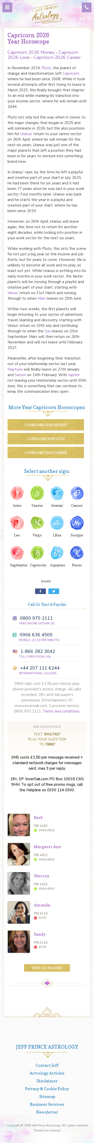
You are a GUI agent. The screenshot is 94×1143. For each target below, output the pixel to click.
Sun (48, 331)
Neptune (15, 369)
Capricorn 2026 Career (57, 57)
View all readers (47, 968)
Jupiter (74, 374)
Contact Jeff (47, 1065)
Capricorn (71, 73)
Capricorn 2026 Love (46, 439)
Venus (13, 292)
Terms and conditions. (61, 711)
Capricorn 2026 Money (31, 52)
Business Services (47, 1104)
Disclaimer (47, 1080)
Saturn (20, 374)
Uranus (26, 133)
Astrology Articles (47, 1073)
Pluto (46, 67)
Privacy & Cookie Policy (47, 1088)
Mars (42, 298)
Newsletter (47, 1112)
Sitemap (47, 1096)
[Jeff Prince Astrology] (47, 13)
